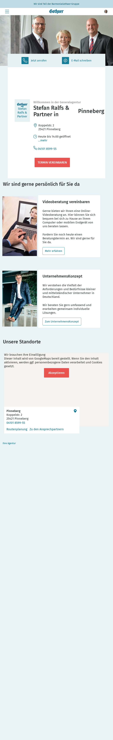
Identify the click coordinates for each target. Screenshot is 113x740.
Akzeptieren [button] (56, 373)
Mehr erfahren (53, 251)
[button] (106, 11)
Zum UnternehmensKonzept (62, 321)
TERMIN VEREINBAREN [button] (52, 162)
